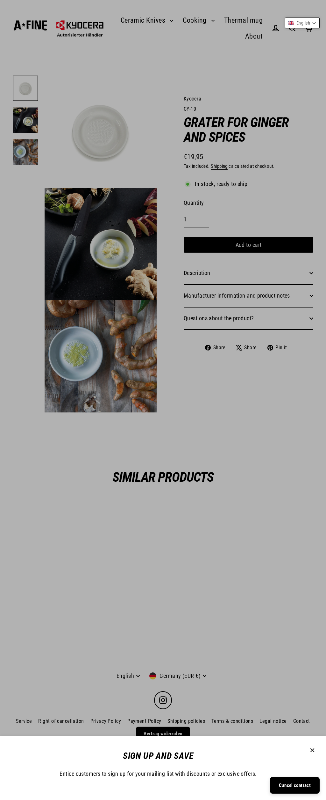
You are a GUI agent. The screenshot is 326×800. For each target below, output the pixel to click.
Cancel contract (295, 785)
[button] (302, 23)
